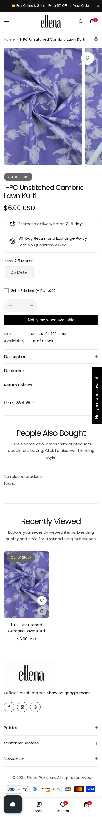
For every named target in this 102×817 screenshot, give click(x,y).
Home (9, 39)
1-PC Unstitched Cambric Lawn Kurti (26, 628)
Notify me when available (51, 320)
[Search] (81, 21)
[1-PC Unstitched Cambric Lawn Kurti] (26, 584)
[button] (13, 789)
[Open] (13, 804)
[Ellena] (51, 21)
